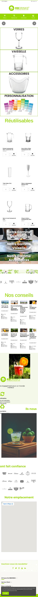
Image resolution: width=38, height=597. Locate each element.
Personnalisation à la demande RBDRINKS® (16, 308)
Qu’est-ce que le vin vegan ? (14, 335)
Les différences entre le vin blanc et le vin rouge (24, 309)
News (4, 316)
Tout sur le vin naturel (4, 306)
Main (32, 347)
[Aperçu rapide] (16, 130)
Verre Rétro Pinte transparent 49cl (26, 149)
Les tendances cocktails (33, 307)
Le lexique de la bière (4, 334)
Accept (5, 593)
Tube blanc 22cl (7, 183)
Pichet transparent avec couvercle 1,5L (8, 149)
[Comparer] (16, 127)
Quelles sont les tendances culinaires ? (33, 336)
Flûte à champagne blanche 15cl (26, 184)
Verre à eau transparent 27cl (9, 219)
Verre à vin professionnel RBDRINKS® (24, 335)
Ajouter (14, 155)
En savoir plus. (20, 590)
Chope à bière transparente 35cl (26, 219)
